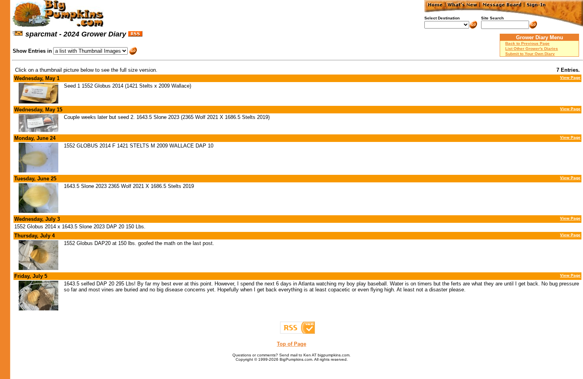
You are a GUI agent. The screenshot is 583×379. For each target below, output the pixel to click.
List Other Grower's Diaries (531, 48)
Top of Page (291, 344)
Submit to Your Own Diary (530, 54)
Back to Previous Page (527, 43)
